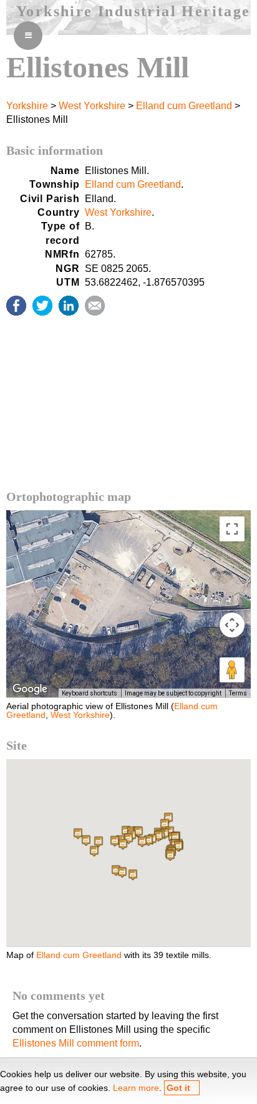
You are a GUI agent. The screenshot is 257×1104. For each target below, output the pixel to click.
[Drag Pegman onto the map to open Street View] (232, 669)
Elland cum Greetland (184, 105)
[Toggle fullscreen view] (232, 528)
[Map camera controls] (232, 625)
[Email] (95, 306)
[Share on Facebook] (16, 306)
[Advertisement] (128, 415)
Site (16, 745)
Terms (238, 693)
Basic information (54, 150)
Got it (178, 1088)
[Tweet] (42, 306)
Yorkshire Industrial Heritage (133, 11)
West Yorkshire (92, 105)
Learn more (136, 1088)
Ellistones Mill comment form (75, 1043)
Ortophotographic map (68, 496)
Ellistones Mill (97, 67)
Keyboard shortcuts (89, 693)
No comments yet (58, 995)
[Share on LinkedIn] (69, 306)
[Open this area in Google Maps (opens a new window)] (30, 689)
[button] (133, 875)
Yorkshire (27, 105)
